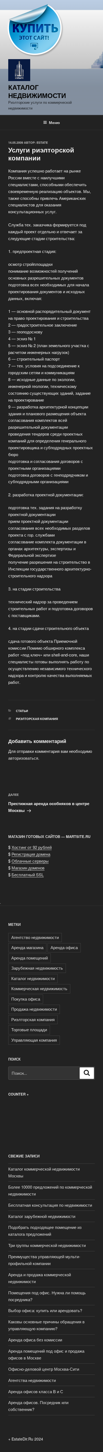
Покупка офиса (25, 999)
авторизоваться (23, 758)
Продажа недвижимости (34, 1009)
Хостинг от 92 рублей (32, 847)
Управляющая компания (34, 1040)
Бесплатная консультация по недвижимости (50, 1205)
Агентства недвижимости (32, 1380)
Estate (42, 142)
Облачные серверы (30, 861)
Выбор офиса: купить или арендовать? (45, 1310)
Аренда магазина (27, 947)
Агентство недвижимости (35, 937)
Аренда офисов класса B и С (35, 1391)
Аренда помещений (29, 958)
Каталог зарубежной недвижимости (41, 1216)
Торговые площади (29, 1029)
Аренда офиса (64, 947)
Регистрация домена (31, 854)
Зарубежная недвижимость (37, 968)
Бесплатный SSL (28, 874)
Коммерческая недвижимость (39, 988)
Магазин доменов (28, 868)
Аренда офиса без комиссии (35, 1339)
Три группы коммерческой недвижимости (47, 1245)
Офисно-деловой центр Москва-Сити (43, 1369)
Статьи (22, 711)
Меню (54, 122)
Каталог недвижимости (37, 91)
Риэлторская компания (37, 719)
